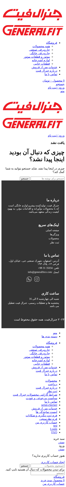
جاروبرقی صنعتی (39, 49)
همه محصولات (41, 46)
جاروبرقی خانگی (40, 53)
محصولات (54, 238)
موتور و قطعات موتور (37, 56)
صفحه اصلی (52, 230)
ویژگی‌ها (54, 234)
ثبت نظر (54, 242)
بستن (61, 442)
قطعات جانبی (41, 63)
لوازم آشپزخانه (41, 60)
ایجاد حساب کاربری (53, 462)
